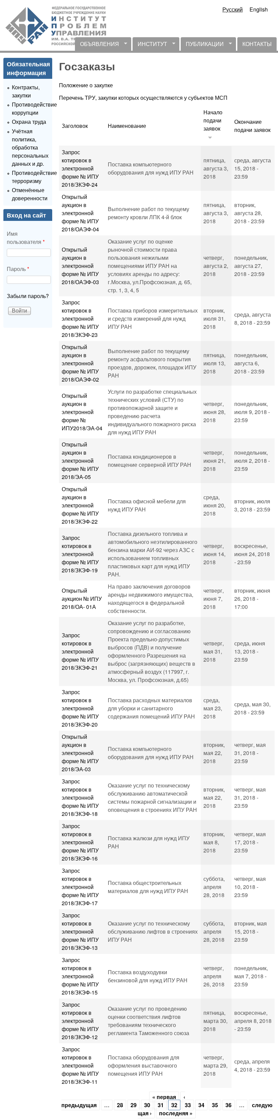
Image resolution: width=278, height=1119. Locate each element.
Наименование (127, 126)
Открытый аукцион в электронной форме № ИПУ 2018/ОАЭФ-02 (80, 363)
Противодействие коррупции (34, 108)
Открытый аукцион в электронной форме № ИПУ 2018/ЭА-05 (80, 460)
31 (161, 1105)
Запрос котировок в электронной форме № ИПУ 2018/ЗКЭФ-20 (80, 708)
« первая (164, 1097)
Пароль (18, 269)
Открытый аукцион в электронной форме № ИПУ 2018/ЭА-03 (80, 753)
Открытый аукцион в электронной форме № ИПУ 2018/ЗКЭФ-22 (80, 505)
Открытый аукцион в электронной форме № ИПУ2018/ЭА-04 (82, 412)
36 (228, 1105)
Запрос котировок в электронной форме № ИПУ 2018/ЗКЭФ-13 (80, 931)
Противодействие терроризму (34, 177)
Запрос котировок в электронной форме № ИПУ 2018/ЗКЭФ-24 (80, 168)
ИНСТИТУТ (150, 45)
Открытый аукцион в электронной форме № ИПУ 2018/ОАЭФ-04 (80, 213)
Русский (232, 9)
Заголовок (75, 126)
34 (201, 1105)
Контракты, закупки (26, 91)
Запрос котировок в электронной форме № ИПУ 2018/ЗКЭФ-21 (80, 651)
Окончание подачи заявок (252, 126)
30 (147, 1105)
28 (120, 1105)
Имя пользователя (26, 238)
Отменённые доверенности (29, 194)
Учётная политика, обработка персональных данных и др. (30, 147)
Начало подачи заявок (212, 120)
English (259, 9)
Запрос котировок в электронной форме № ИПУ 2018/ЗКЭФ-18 (80, 797)
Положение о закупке (86, 85)
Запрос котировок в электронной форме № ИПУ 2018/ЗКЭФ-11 (80, 1065)
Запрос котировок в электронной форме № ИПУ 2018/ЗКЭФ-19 (80, 554)
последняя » (176, 1113)
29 (134, 1105)
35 (215, 1105)
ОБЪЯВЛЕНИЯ (97, 45)
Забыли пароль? (28, 296)
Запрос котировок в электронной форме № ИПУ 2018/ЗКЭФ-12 (80, 1021)
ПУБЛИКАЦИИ (202, 45)
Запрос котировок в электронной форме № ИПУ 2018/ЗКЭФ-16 (80, 842)
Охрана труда (29, 121)
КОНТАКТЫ (257, 44)
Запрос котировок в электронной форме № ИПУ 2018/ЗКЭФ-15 (80, 976)
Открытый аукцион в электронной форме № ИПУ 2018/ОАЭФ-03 (80, 266)
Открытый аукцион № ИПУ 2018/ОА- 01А (82, 599)
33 (188, 1105)
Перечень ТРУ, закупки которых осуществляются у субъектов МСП (143, 97)
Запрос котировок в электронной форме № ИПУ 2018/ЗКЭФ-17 (80, 887)
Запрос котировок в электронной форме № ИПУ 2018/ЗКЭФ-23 (80, 318)
